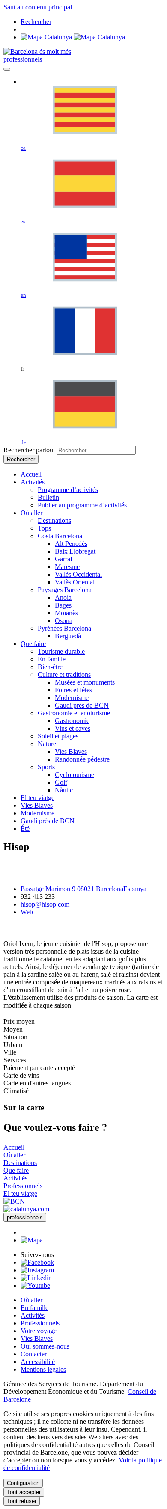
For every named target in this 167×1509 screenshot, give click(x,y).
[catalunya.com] (26, 1209)
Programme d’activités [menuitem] (68, 489)
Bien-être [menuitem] (50, 666)
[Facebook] (37, 1262)
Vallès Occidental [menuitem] (78, 574)
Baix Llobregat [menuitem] (75, 551)
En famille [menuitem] (52, 659)
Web (27, 912)
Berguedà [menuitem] (68, 636)
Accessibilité (38, 1361)
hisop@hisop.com (45, 904)
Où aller (31, 1300)
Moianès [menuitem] (66, 613)
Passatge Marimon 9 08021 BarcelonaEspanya (83, 888)
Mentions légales (43, 1369)
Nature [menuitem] (47, 743)
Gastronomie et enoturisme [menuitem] (74, 713)
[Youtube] (35, 1285)
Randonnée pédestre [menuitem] (82, 759)
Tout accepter (24, 1492)
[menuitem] (31, 474)
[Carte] (73, 37)
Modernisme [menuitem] (72, 697)
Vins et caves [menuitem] (72, 728)
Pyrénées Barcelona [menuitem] (64, 628)
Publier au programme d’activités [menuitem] (82, 505)
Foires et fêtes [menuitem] (73, 690)
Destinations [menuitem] (54, 520)
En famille (34, 1307)
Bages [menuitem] (63, 605)
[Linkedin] (36, 1277)
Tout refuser (21, 1501)
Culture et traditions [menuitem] (64, 674)
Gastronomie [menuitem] (72, 720)
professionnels (22, 59)
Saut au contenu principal (37, 7)
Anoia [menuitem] (63, 597)
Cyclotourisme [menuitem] (74, 774)
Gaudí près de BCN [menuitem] (82, 705)
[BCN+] (16, 1201)
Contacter (34, 1354)
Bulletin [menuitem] (48, 497)
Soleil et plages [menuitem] (58, 736)
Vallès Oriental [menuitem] (75, 582)
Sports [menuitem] (46, 767)
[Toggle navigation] (6, 69)
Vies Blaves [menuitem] (71, 751)
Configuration (23, 1483)
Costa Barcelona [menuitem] (60, 536)
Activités (33, 1315)
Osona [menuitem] (63, 620)
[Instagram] (37, 1270)
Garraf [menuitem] (63, 559)
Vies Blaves (37, 1338)
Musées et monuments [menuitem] (85, 682)
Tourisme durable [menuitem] (61, 651)
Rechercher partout (29, 450)
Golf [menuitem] (61, 782)
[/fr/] (37, 51)
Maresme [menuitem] (67, 566)
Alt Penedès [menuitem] (71, 543)
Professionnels (40, 1323)
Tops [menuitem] (44, 528)
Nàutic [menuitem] (64, 790)
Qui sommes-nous (45, 1346)
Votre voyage (39, 1330)
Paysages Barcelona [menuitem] (65, 589)
